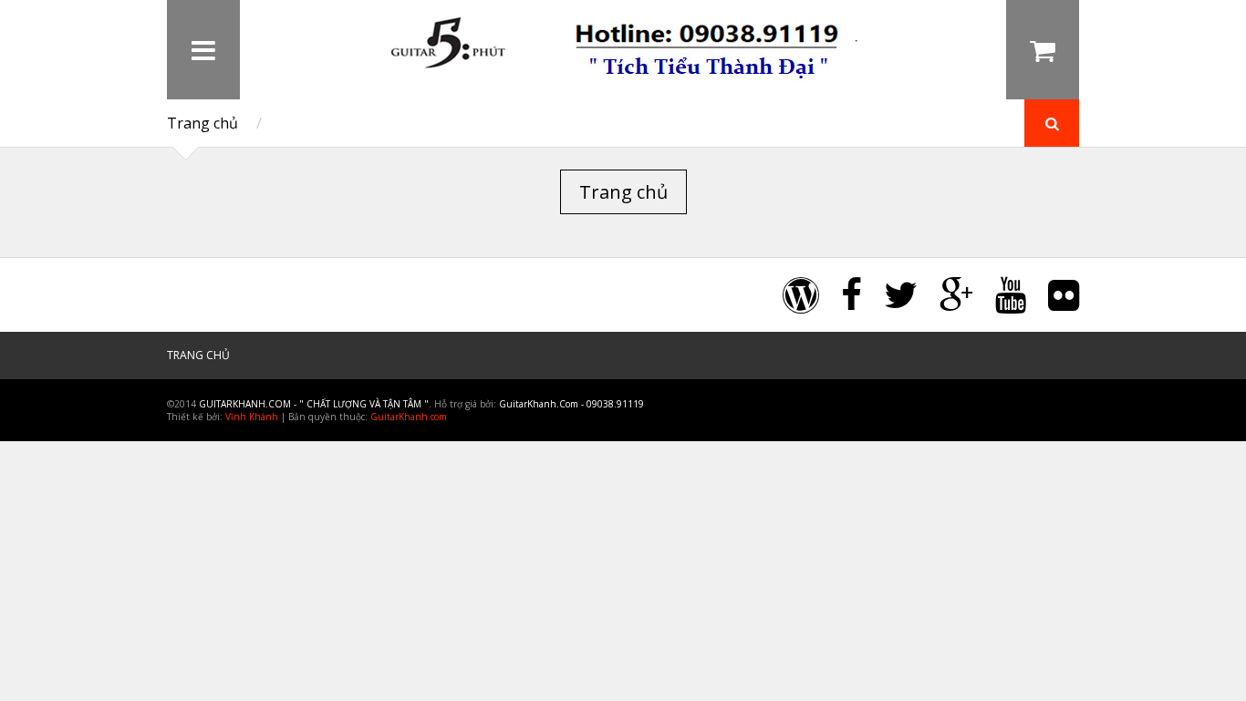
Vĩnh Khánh (251, 416)
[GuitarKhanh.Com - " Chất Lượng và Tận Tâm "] (623, 80)
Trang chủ (202, 123)
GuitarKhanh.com (408, 416)
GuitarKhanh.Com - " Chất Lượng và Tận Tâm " (314, 403)
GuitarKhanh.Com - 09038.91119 (571, 403)
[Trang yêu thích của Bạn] (969, 49)
